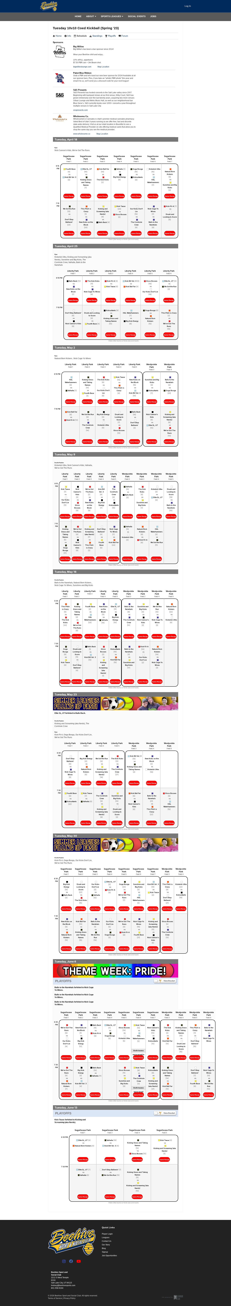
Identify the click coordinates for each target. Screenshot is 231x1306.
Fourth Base (70, 169)
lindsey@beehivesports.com (63, 1285)
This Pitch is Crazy (86, 210)
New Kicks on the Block (86, 223)
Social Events (137, 16)
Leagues (105, 1237)
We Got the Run (69, 209)
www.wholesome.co (81, 134)
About (90, 16)
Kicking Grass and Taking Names (85, 182)
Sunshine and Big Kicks (170, 186)
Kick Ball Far (104, 169)
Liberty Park (73, 271)
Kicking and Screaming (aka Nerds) (102, 211)
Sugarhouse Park (68, 157)
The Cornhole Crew (136, 223)
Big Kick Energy (119, 177)
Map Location (103, 67)
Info (69, 36)
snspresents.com (80, 110)
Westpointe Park (151, 365)
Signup (105, 1252)
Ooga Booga (138, 169)
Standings (97, 36)
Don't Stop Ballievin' (69, 221)
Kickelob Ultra (154, 169)
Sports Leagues (111, 16)
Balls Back (103, 222)
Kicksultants (138, 177)
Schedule (82, 36)
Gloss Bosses (120, 214)
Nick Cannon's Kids (73, 324)
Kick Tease (121, 206)
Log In (188, 6)
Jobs (153, 16)
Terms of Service (55, 1298)
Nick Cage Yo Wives (153, 210)
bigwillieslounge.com (82, 67)
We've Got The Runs (169, 325)
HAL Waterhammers (153, 181)
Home (78, 16)
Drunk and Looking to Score (170, 215)
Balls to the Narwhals (153, 223)
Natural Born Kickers (170, 173)
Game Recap (69, 196)
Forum (124, 36)
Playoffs (112, 36)
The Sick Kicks (103, 180)
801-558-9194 (57, 1288)
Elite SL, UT (87, 169)
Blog (104, 1248)
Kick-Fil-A (170, 206)
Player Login (107, 1234)
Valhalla (119, 169)
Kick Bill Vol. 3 (70, 177)
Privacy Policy (69, 1298)
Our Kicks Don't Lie (136, 210)
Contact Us (106, 1241)
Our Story (106, 1245)
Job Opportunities (109, 1255)
